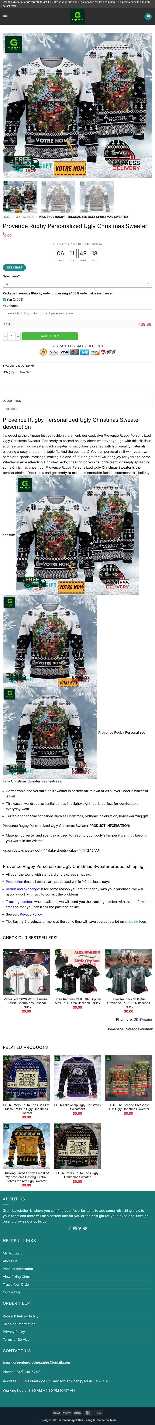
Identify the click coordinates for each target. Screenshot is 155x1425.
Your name (10, 306)
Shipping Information (19, 1324)
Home (7, 217)
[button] (5, 17)
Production (14, 882)
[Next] (144, 105)
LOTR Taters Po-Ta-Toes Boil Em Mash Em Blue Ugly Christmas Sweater (26, 1109)
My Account (12, 1253)
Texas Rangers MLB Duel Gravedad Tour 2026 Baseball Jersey (128, 1003)
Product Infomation (18, 1269)
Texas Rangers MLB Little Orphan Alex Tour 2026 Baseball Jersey (77, 1001)
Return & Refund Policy (21, 1316)
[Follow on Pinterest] (85, 1228)
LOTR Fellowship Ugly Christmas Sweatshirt (77, 1107)
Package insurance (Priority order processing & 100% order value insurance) (58, 293)
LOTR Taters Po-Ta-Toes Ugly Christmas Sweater (77, 1175)
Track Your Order (16, 1284)
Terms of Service (16, 1339)
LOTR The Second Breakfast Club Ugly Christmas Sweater (128, 1107)
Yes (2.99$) (15, 300)
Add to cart (50, 336)
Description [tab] (12, 400)
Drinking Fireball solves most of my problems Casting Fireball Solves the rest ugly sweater (26, 1177)
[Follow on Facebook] (70, 1228)
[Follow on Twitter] (80, 1228)
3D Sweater (25, 217)
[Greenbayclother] (77, 16)
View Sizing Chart (16, 1277)
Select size (11, 276)
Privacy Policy (14, 1332)
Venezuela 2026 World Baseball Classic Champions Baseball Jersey (26, 1003)
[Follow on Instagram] (75, 1228)
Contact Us (11, 1292)
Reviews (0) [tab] (11, 409)
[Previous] (10, 105)
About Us (10, 1261)
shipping (131, 921)
